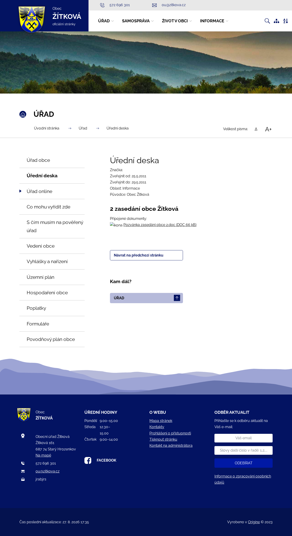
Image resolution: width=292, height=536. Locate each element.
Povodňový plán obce (51, 339)
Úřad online (39, 191)
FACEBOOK (106, 460)
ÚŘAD (119, 298)
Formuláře (38, 324)
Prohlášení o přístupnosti (170, 433)
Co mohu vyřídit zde (48, 207)
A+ (268, 129)
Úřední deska (118, 128)
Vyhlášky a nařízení (47, 261)
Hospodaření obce (47, 292)
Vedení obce (41, 246)
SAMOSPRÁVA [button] (136, 20)
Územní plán (40, 277)
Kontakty (156, 427)
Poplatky (36, 308)
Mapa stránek (160, 421)
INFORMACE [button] (212, 20)
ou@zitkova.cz (48, 471)
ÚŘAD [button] (104, 20)
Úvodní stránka (46, 128)
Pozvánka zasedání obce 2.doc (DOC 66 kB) (159, 225)
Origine (254, 522)
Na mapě (43, 455)
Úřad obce (38, 160)
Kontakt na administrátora (171, 445)
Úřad (83, 128)
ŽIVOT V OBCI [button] (175, 20)
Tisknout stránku (163, 439)
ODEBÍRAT (244, 463)
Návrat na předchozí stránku (138, 255)
